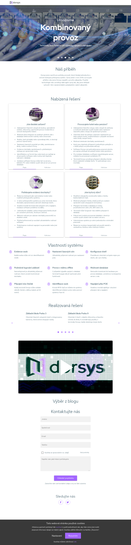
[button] (58, 57)
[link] (60, 502)
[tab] (24, 167)
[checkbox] (54, 453)
